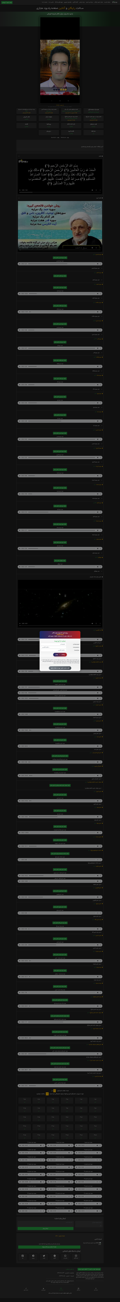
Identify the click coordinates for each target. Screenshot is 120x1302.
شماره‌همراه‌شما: (76, 647)
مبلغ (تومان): (76, 650)
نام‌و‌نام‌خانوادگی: (76, 644)
